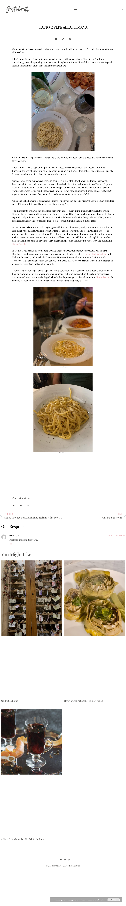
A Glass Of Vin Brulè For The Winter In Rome (23, 839)
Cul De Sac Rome (9, 700)
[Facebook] (61, 859)
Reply (10, 544)
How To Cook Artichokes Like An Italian (83, 700)
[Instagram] (57, 859)
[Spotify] (68, 859)
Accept (113, 900)
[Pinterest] (65, 859)
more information (99, 900)
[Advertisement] (63, 476)
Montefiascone (103, 277)
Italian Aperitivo (20, 244)
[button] (75, 8)
